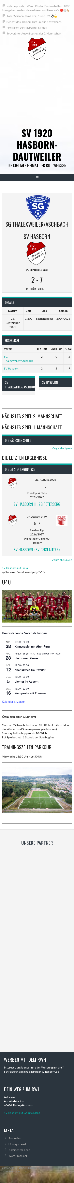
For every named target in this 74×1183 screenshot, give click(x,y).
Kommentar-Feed (19, 1149)
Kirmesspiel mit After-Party (33, 646)
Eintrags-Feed (17, 1144)
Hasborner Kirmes (27, 658)
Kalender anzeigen (13, 702)
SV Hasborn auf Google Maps (22, 1112)
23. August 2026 (45, 479)
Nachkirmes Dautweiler (30, 670)
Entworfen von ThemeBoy (17, 1171)
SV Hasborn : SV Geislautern (37, 550)
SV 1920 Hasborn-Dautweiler (37, 144)
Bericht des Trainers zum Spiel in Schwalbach (34, 21)
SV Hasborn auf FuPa (15, 568)
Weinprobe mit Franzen (30, 693)
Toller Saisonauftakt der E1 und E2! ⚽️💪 (32, 16)
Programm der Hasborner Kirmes (27, 27)
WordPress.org (17, 1155)
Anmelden (14, 1138)
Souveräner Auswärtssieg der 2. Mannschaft (34, 33)
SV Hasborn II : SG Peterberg (37, 504)
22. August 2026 (37, 516)
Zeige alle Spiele (62, 448)
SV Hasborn (11, 368)
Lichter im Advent (26, 681)
